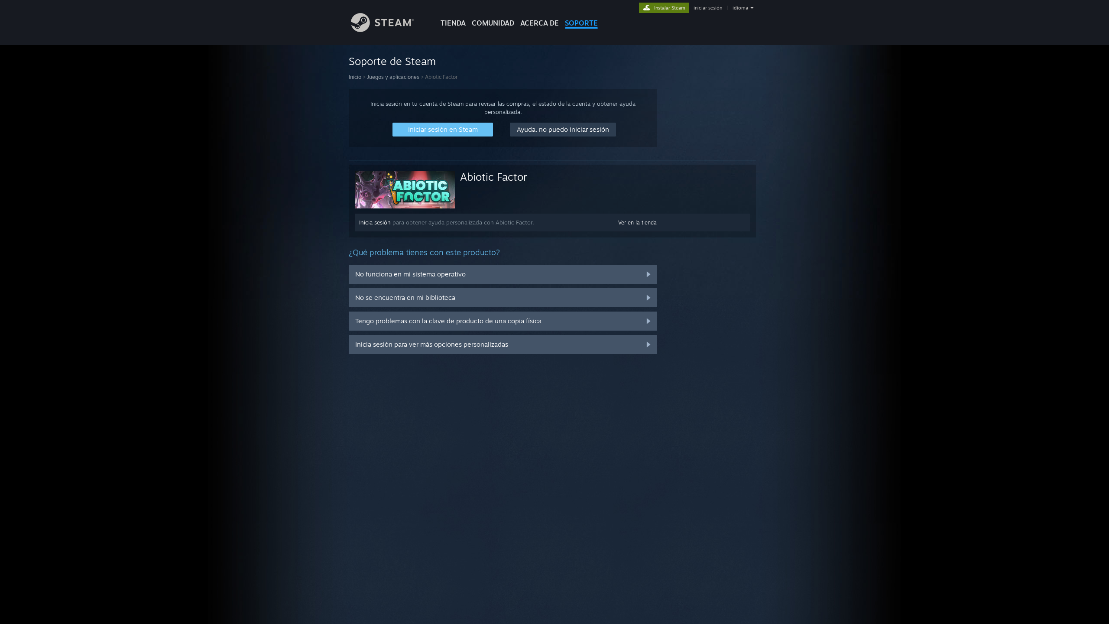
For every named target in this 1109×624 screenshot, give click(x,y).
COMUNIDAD (493, 23)
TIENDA (453, 23)
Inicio (355, 77)
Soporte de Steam (392, 61)
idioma (740, 8)
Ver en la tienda (637, 222)
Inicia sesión (375, 222)
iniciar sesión (708, 8)
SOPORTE (581, 23)
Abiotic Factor (493, 176)
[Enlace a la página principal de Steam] (382, 29)
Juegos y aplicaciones (393, 77)
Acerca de (539, 23)
